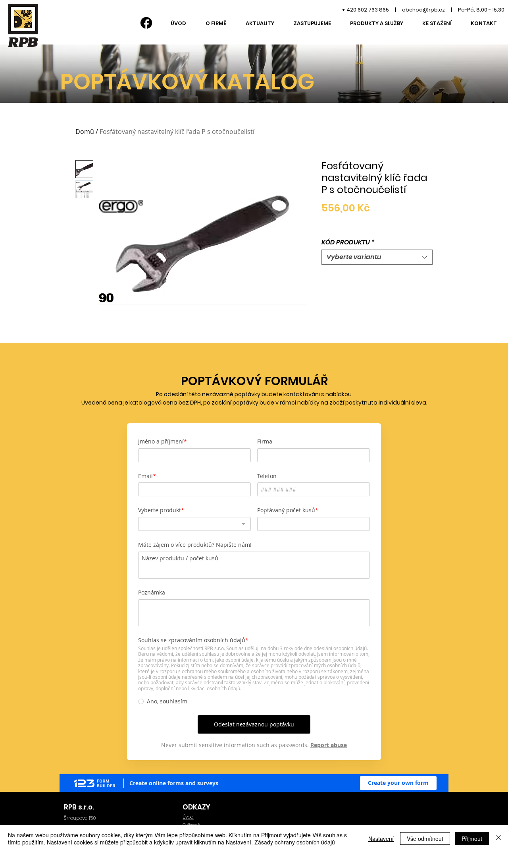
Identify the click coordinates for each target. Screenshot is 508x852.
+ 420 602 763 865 (365, 10)
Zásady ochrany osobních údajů (294, 842)
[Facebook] (146, 23)
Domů (84, 131)
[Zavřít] (498, 838)
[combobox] (377, 257)
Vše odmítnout (425, 838)
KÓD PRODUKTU (348, 242)
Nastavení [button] (381, 838)
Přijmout (472, 838)
